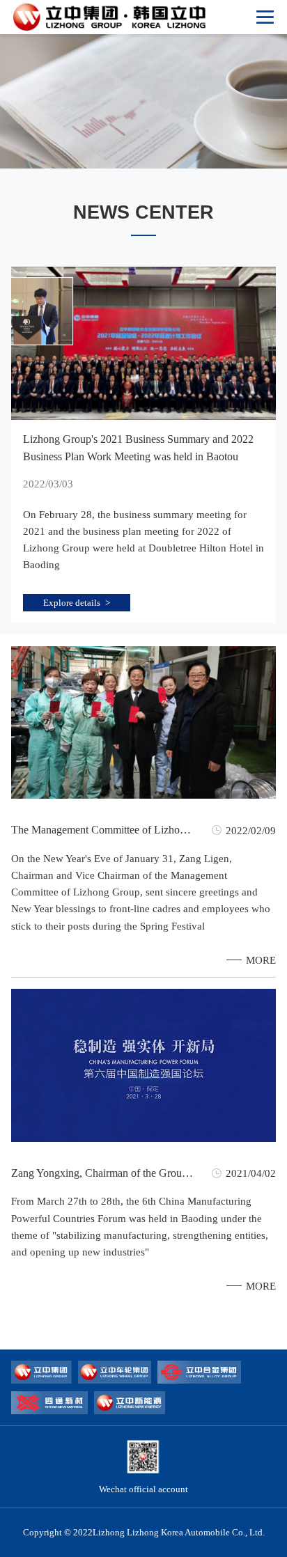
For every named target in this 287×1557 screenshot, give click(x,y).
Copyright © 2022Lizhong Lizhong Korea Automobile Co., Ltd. (144, 1532)
